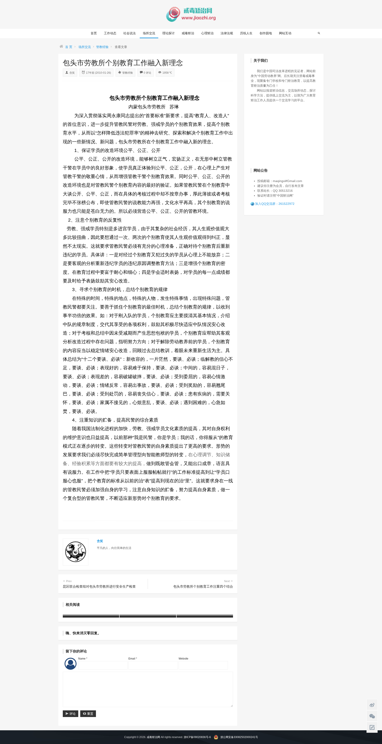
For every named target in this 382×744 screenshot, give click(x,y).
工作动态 (110, 33)
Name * (82, 658)
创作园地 (266, 33)
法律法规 (227, 33)
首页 (94, 33)
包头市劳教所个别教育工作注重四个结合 (203, 584)
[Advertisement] (284, 134)
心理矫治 (207, 33)
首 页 (68, 47)
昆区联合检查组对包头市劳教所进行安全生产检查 (99, 584)
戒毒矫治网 (153, 737)
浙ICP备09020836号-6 (197, 737)
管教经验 (102, 47)
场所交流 (149, 33)
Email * (132, 658)
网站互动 (285, 33)
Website (183, 658)
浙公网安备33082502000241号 (239, 737)
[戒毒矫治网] (191, 14)
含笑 (72, 72)
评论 (72, 713)
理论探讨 (168, 33)
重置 (89, 713)
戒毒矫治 (188, 33)
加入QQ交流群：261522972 (274, 203)
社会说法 (129, 33)
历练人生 (246, 33)
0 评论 (147, 72)
